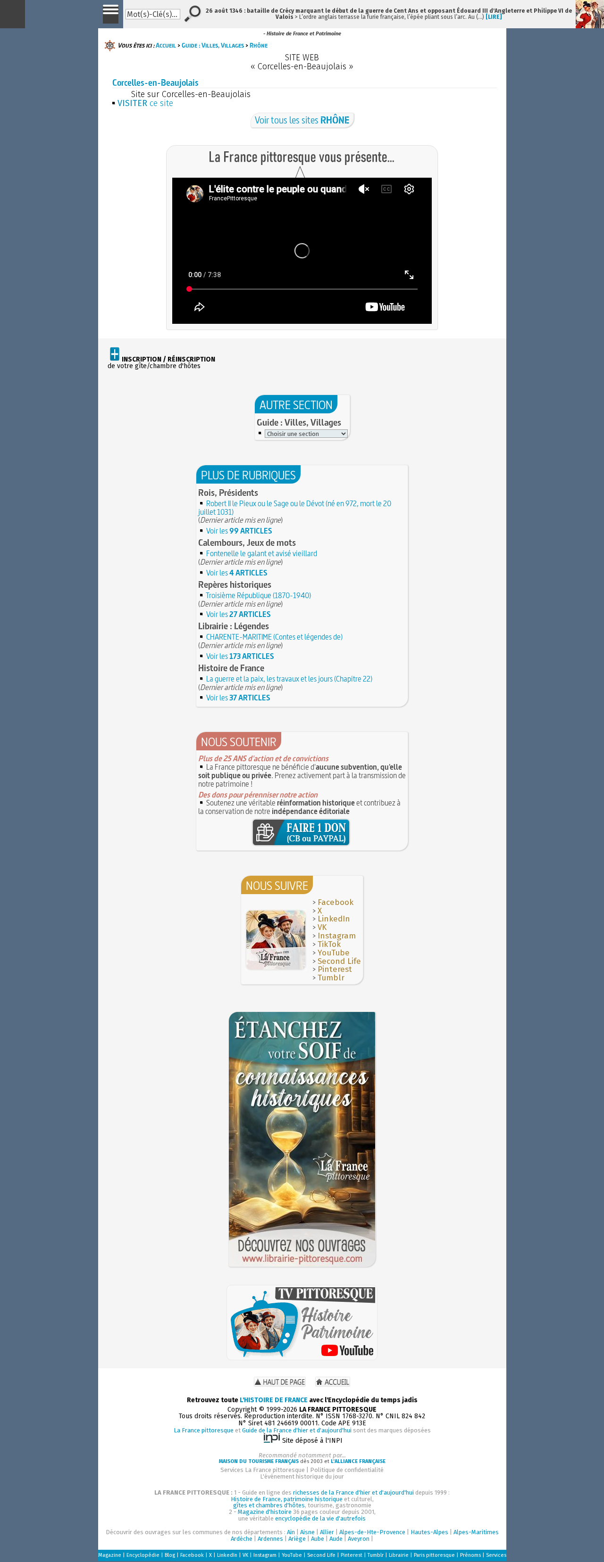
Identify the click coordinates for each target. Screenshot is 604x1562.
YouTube (334, 953)
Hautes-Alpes (429, 1532)
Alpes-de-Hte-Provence (372, 1532)
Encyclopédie (142, 1555)
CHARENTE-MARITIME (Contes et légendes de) (274, 637)
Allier (327, 1532)
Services (496, 1555)
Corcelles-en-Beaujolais (155, 83)
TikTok (329, 944)
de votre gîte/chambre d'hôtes (161, 362)
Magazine (109, 1555)
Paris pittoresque (434, 1555)
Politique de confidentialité (347, 1469)
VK (322, 927)
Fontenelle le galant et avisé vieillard (261, 553)
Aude (336, 1538)
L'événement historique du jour (302, 1476)
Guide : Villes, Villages (213, 45)
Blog (170, 1555)
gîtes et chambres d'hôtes (269, 1505)
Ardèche (241, 1538)
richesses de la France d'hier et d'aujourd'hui (353, 1492)
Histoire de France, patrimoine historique (287, 1499)
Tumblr (331, 978)
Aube (317, 1538)
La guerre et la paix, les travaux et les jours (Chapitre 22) (289, 679)
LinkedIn (334, 919)
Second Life (339, 961)
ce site (145, 103)
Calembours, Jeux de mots (247, 542)
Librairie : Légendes (233, 626)
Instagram (337, 936)
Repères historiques (234, 584)
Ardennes (270, 1538)
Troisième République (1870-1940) (258, 595)
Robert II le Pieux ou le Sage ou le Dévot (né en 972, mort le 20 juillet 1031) (294, 507)
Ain (291, 1532)
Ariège (297, 1538)
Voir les (239, 531)
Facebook (335, 902)
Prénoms (470, 1555)
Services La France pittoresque (262, 1469)
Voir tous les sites (302, 120)
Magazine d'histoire (265, 1511)
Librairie (399, 1555)
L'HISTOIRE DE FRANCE (274, 1400)
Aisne (307, 1532)
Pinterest (335, 969)
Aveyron (358, 1538)
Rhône (259, 45)
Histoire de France (231, 668)
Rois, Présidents (228, 492)
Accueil (166, 45)
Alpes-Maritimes (476, 1532)
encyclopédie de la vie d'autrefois (320, 1518)
